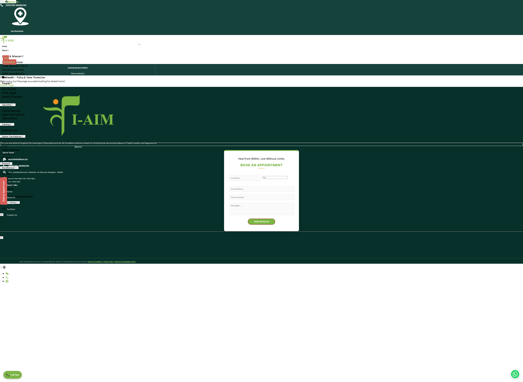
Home (4, 46)
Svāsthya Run (10, 130)
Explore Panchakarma (11, 136)
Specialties (7, 104)
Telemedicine (9, 118)
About (4, 50)
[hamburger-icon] (139, 44)
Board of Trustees (12, 96)
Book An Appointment (3, 191)
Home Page (7, 85)
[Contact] (4, 267)
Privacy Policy (108, 262)
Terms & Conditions (95, 262)
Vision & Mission (11, 56)
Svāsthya (6, 124)
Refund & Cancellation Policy (125, 262)
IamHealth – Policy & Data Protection (23, 77)
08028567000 (21, 5)
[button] (515, 374)
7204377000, (10, 5)
